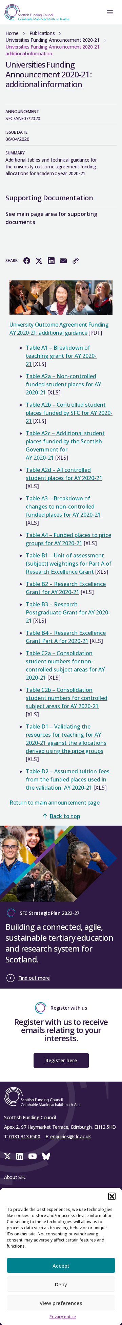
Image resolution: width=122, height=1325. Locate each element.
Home (12, 33)
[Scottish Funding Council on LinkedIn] (19, 1156)
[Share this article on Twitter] (39, 260)
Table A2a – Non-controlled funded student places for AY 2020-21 (63, 384)
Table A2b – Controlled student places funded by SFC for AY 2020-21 (69, 413)
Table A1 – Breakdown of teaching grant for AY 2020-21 (61, 356)
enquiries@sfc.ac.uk (70, 1136)
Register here (61, 1060)
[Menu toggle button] (110, 12)
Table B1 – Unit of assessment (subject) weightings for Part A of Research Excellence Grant (68, 563)
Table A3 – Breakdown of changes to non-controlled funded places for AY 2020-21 (63, 506)
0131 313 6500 (24, 1136)
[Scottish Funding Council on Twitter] (7, 1156)
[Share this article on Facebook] (26, 260)
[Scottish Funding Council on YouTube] (32, 1156)
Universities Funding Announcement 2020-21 (52, 40)
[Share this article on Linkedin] (51, 260)
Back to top (65, 816)
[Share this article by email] (63, 260)
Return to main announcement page (54, 802)
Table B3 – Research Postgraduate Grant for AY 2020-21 (68, 612)
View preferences (61, 1303)
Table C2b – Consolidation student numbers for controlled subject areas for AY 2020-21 (66, 698)
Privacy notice (62, 1317)
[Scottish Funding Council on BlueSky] (46, 1156)
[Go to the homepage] (34, 12)
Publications (42, 33)
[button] (111, 1196)
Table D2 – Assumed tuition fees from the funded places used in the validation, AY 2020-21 (67, 779)
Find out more (34, 978)
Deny (61, 1284)
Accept (61, 1265)
